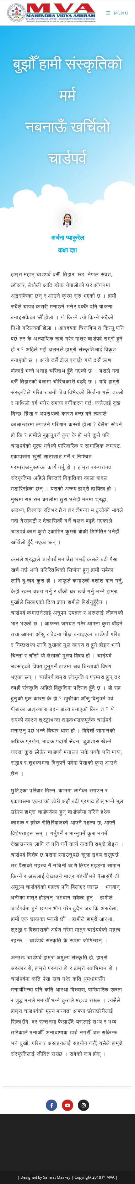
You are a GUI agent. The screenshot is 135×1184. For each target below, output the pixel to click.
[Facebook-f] (51, 1105)
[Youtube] (67, 1105)
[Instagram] (83, 1105)
